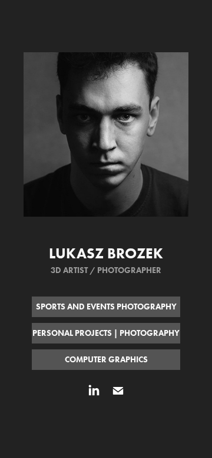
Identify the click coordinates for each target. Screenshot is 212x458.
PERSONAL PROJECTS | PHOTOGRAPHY (106, 333)
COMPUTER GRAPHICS (106, 360)
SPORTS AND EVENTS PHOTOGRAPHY (106, 307)
